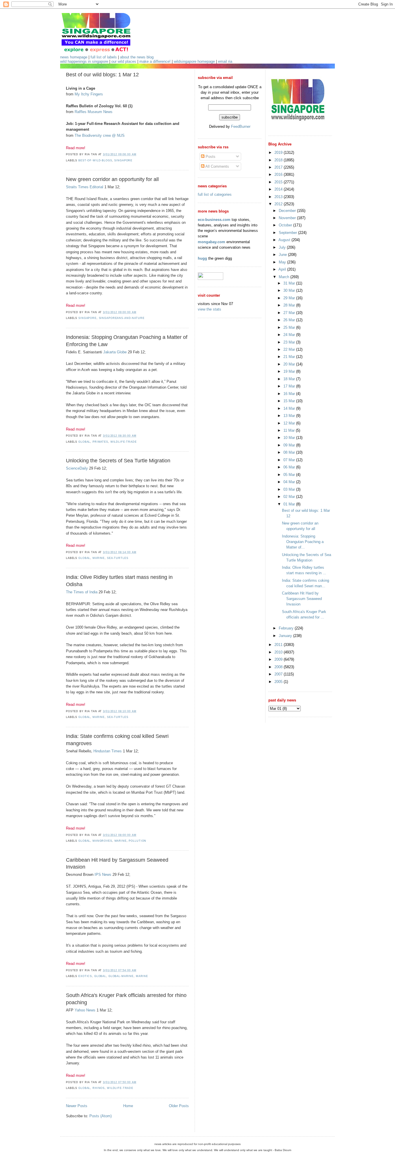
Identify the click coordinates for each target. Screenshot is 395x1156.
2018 (279, 160)
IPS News (103, 874)
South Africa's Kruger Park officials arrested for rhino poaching (126, 998)
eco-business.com (214, 219)
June (283, 254)
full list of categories (215, 194)
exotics (85, 976)
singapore (123, 160)
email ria (225, 61)
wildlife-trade (123, 441)
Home (128, 1106)
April (282, 269)
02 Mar (289, 496)
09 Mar (289, 445)
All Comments (216, 166)
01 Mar (289, 504)
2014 (279, 189)
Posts (209, 156)
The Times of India (81, 592)
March (284, 277)
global (84, 441)
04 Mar (289, 482)
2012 (279, 204)
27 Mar (289, 313)
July (283, 247)
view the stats (209, 309)
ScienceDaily (77, 468)
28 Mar (289, 305)
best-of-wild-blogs (95, 160)
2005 (279, 681)
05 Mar (289, 474)
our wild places (123, 61)
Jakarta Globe (115, 352)
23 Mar (289, 342)
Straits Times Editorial (84, 187)
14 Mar (289, 408)
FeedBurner (240, 126)
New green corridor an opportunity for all (112, 179)
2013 (279, 197)
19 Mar (289, 371)
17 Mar (289, 386)
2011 (279, 644)
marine (99, 558)
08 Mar (289, 452)
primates (100, 441)
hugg (202, 258)
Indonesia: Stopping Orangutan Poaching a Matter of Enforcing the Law (126, 340)
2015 (279, 182)
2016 (279, 174)
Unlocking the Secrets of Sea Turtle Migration (118, 460)
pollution (137, 840)
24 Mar (289, 335)
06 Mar (289, 467)
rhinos (99, 1088)
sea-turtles (117, 558)
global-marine (121, 976)
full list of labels (104, 57)
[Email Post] (138, 154)
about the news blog (137, 57)
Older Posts (179, 1106)
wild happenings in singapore (84, 61)
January (286, 636)
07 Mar (289, 460)
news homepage (73, 57)
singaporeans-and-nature (122, 318)
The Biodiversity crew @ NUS (100, 135)
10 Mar (289, 437)
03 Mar (289, 489)
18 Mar (289, 379)
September (288, 232)
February (287, 628)
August (284, 240)
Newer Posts (76, 1106)
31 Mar (289, 283)
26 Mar (289, 320)
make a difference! (155, 61)
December (288, 210)
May (283, 262)
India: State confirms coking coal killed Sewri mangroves (117, 739)
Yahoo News (85, 1010)
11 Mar (289, 430)
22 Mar (289, 349)
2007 (279, 674)
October (286, 225)
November (288, 218)
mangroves (102, 840)
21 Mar (289, 356)
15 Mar (289, 401)
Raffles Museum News (93, 112)
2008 (279, 667)
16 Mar (289, 394)
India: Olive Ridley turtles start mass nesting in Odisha (119, 580)
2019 (279, 152)
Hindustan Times (107, 751)
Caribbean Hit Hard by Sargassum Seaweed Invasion (117, 863)
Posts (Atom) (100, 1116)
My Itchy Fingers (89, 94)
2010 (279, 652)
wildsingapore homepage (194, 61)
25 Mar (289, 327)
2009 (279, 659)
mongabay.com (211, 242)
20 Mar (289, 364)
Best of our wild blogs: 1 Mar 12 (102, 74)
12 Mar (289, 423)
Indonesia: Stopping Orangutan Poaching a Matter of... (303, 541)
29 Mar (289, 298)
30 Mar (289, 290)
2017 (279, 167)
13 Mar (289, 415)
